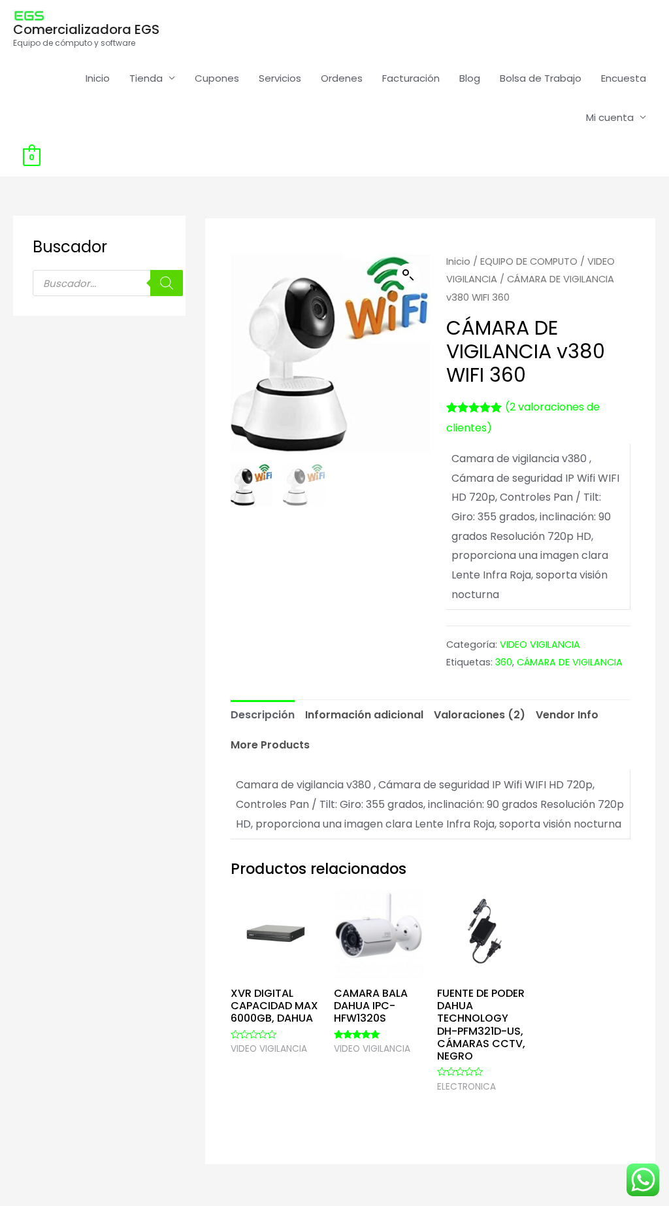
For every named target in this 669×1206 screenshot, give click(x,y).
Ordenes (342, 78)
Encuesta (623, 78)
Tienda (146, 78)
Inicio (98, 78)
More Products (270, 744)
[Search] (166, 283)
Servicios (280, 78)
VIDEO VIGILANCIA (540, 644)
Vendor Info (567, 714)
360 (503, 662)
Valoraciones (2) (479, 714)
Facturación (411, 78)
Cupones (217, 78)
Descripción (263, 714)
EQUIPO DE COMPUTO (529, 261)
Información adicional (364, 714)
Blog (469, 78)
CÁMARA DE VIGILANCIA (570, 662)
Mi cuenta (610, 117)
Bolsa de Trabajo (540, 78)
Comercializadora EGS (86, 29)
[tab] (263, 715)
